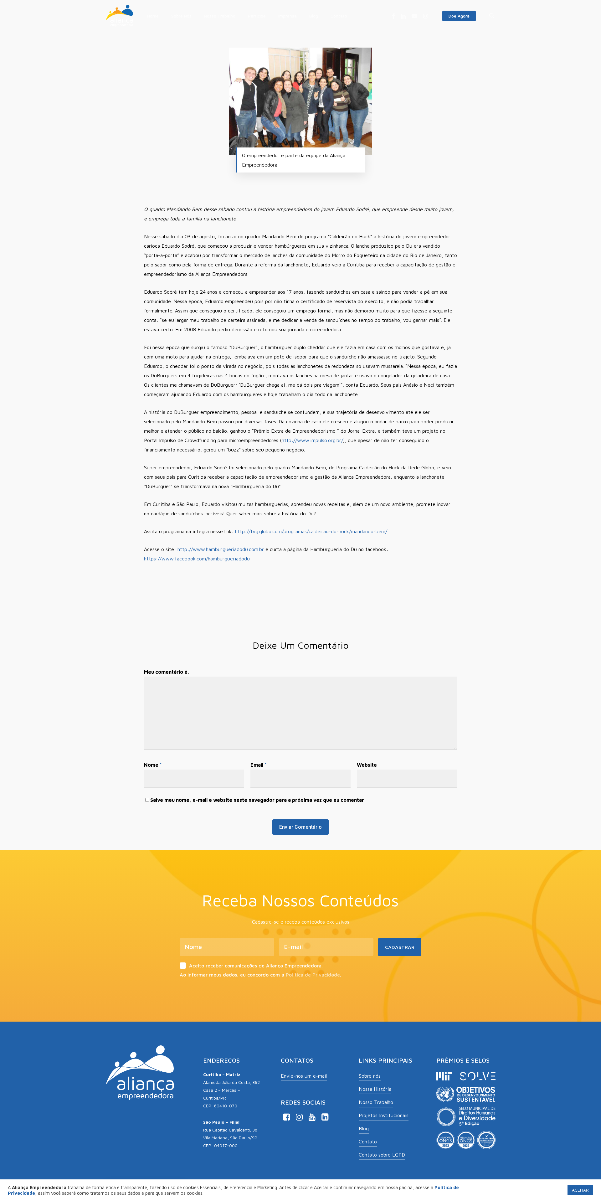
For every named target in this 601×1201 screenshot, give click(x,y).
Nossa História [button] (375, 1089)
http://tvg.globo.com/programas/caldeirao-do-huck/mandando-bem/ (311, 531)
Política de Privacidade (313, 974)
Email (258, 765)
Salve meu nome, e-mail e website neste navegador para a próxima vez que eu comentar (257, 800)
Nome (153, 765)
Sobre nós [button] (370, 1076)
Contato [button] (368, 1141)
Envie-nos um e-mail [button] (304, 1076)
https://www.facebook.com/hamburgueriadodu (197, 558)
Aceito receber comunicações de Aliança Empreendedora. (256, 965)
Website (367, 765)
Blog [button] (364, 1128)
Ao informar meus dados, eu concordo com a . (260, 974)
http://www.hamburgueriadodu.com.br (220, 549)
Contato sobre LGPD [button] (382, 1154)
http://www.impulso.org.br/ (312, 440)
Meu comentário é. (166, 672)
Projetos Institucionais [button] (383, 1115)
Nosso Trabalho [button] (376, 1102)
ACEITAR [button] (580, 1190)
